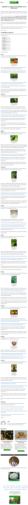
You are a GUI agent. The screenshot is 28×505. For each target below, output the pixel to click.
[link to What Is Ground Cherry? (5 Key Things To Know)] (21, 435)
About (8, 487)
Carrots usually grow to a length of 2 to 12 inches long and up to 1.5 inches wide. (13, 70)
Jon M (8, 421)
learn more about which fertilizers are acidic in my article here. (13, 408)
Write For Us (7, 489)
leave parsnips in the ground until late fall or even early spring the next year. (15, 222)
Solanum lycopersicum (7, 361)
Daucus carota (5, 55)
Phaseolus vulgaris (8, 168)
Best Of (26, 487)
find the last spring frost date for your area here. (19, 298)
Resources (5, 487)
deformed (20, 85)
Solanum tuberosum (6, 273)
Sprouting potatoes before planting (6, 294)
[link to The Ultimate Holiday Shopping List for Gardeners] (7, 435)
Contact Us (12, 487)
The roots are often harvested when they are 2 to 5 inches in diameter (14, 351)
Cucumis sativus (6, 95)
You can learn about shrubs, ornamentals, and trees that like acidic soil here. (12, 406)
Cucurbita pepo (6, 307)
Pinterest (19, 487)
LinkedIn (16, 487)
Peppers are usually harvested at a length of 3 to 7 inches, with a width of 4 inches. (14, 256)
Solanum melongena (7, 132)
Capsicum (4, 236)
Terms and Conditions (18, 489)
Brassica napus (6, 337)
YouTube (23, 487)
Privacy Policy (11, 489)
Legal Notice (24, 489)
